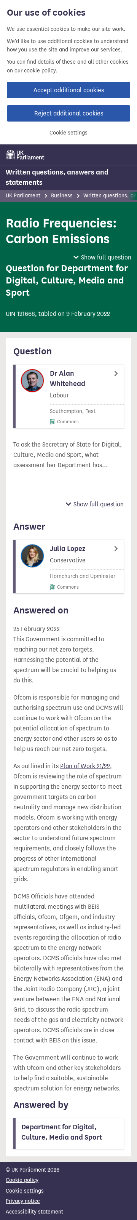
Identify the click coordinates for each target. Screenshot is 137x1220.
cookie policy (40, 70)
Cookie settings (68, 133)
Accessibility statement (34, 1212)
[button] (102, 257)
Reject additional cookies (68, 113)
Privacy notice (23, 1201)
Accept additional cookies (68, 90)
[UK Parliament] (25, 154)
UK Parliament (23, 195)
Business (62, 195)
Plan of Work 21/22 (85, 766)
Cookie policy (22, 1180)
